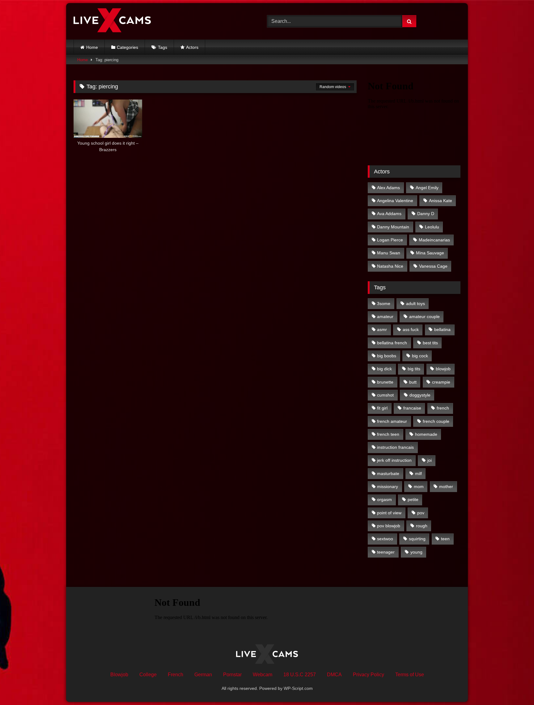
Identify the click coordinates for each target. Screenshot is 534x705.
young (416, 552)
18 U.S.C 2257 (299, 674)
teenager (386, 552)
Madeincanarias (434, 239)
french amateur (392, 421)
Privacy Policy (368, 674)
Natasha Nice (390, 266)
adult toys (415, 303)
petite (413, 499)
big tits (414, 368)
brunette (385, 382)
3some (383, 303)
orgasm (384, 499)
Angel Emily (427, 187)
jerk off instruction (394, 460)
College (148, 674)
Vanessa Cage (433, 266)
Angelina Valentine (395, 200)
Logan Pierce (390, 239)
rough (421, 525)
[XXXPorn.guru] (112, 21)
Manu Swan (388, 252)
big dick (384, 368)
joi (429, 460)
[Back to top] (515, 687)
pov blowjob (388, 525)
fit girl (382, 408)
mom (419, 486)
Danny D (425, 213)
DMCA (334, 674)
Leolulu (432, 226)
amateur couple (424, 316)
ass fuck (411, 329)
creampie (441, 382)
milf (418, 473)
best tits (430, 342)
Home (92, 47)
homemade (426, 434)
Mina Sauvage (430, 252)
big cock (420, 355)
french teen (388, 434)
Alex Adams (388, 187)
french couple (436, 421)
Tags (162, 47)
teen (445, 538)
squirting (417, 538)
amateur (385, 316)
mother (446, 486)
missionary (387, 486)
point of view (389, 512)
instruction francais (395, 447)
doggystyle (419, 395)
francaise (412, 408)
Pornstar (232, 674)
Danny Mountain (393, 226)
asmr (382, 329)
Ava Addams (389, 213)
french (443, 408)
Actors (192, 47)
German (203, 674)
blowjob (443, 368)
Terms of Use (409, 674)
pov (420, 512)
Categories (127, 47)
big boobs (386, 355)
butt (413, 382)
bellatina (442, 329)
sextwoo (385, 538)
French (175, 674)
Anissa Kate (440, 200)
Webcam (262, 674)
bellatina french (392, 342)
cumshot (385, 395)
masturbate (388, 473)
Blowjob (119, 674)
